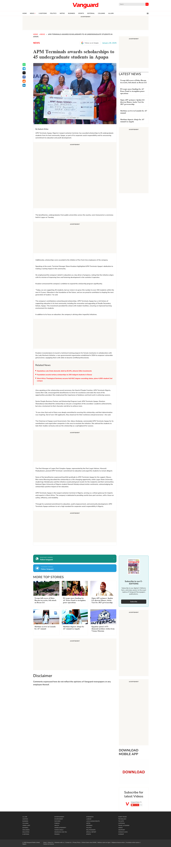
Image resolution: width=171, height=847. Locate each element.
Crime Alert (26, 825)
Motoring (89, 825)
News (32, 13)
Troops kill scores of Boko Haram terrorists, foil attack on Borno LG (133, 81)
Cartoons (121, 823)
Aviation (25, 819)
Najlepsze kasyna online (118, 842)
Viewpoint (121, 830)
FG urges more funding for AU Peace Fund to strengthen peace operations (132, 91)
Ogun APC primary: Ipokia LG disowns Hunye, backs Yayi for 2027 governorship (132, 101)
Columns (101, 13)
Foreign (57, 823)
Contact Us (68, 842)
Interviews (89, 817)
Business (71, 13)
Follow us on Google (92, 43)
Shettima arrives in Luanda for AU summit (133, 111)
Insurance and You (60, 832)
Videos (120, 827)
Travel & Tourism (123, 825)
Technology (122, 819)
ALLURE (111, 13)
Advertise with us (59, 842)
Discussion (25, 830)
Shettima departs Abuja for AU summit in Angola (132, 120)
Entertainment (59, 817)
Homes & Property (60, 827)
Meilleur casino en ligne (104, 842)
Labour (88, 819)
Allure (24, 817)
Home (24, 13)
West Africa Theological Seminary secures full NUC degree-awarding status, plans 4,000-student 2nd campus (74, 379)
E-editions (43, 13)
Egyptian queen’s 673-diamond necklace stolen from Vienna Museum (103, 628)
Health (56, 825)
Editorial (91, 13)
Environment (58, 819)
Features (57, 821)
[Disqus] (74, 716)
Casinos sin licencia (48, 844)
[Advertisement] (75, 175)
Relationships (90, 830)
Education (25, 832)
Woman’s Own (123, 832)
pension (57, 834)
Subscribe (133, 602)
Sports (81, 13)
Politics (53, 13)
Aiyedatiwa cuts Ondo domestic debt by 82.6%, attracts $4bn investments (64, 371)
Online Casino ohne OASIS (89, 842)
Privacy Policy (76, 842)
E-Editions (25, 834)
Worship (121, 834)
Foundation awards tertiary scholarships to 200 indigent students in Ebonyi (64, 375)
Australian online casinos (133, 842)
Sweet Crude (122, 817)
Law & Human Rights (93, 821)
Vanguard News (85, 5)
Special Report (91, 832)
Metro (62, 13)
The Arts (121, 821)
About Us (50, 842)
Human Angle (58, 830)
